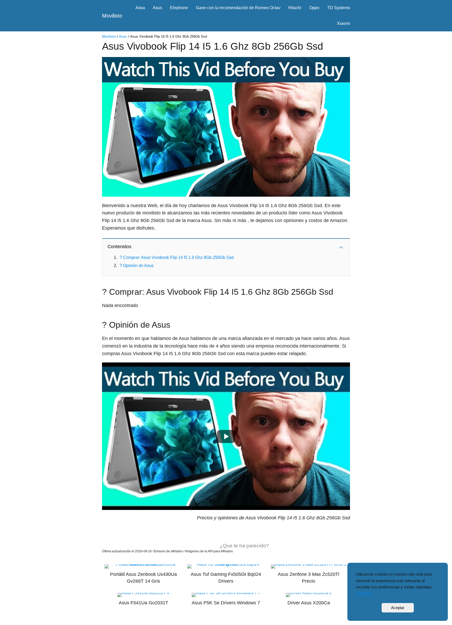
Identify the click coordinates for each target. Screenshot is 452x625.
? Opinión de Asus (137, 265)
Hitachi (294, 7)
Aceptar (397, 607)
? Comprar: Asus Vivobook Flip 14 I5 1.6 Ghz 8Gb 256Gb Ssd (177, 257)
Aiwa (140, 7)
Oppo (314, 7)
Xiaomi (343, 23)
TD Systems (338, 7)
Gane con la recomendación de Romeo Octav (238, 7)
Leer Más (364, 593)
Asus (157, 7)
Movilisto (112, 16)
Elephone (179, 7)
